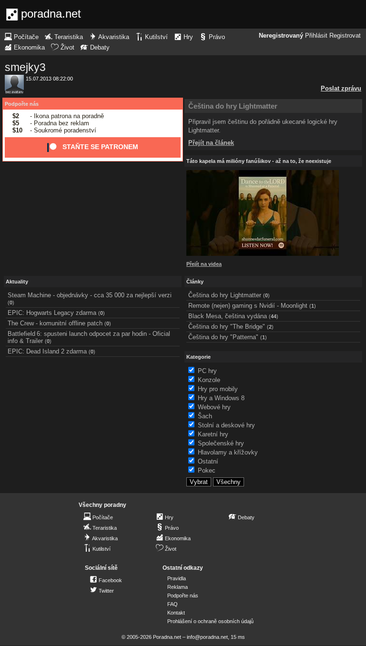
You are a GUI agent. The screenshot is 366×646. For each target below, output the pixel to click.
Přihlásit (316, 35)
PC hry (207, 370)
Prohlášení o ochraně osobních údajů (210, 621)
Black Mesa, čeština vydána (227, 316)
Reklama (177, 587)
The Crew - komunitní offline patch (55, 323)
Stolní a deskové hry (226, 425)
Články (194, 281)
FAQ (172, 604)
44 (273, 316)
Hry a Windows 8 (221, 398)
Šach (205, 416)
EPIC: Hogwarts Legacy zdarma (52, 312)
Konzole (209, 380)
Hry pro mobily (218, 389)
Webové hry (214, 407)
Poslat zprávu (341, 88)
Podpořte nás (22, 104)
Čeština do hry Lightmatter (232, 106)
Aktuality (17, 281)
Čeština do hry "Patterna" (223, 337)
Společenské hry (221, 443)
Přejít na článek (211, 142)
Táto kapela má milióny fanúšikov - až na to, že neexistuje (258, 161)
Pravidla (176, 578)
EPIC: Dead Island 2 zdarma (47, 351)
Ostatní (208, 461)
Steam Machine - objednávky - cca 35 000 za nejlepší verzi (90, 295)
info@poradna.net (207, 637)
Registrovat (345, 35)
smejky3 (25, 67)
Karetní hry (213, 434)
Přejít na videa (204, 264)
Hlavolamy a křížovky (228, 452)
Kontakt (176, 613)
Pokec (206, 470)
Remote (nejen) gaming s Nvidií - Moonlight (247, 305)
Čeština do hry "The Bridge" (226, 326)
